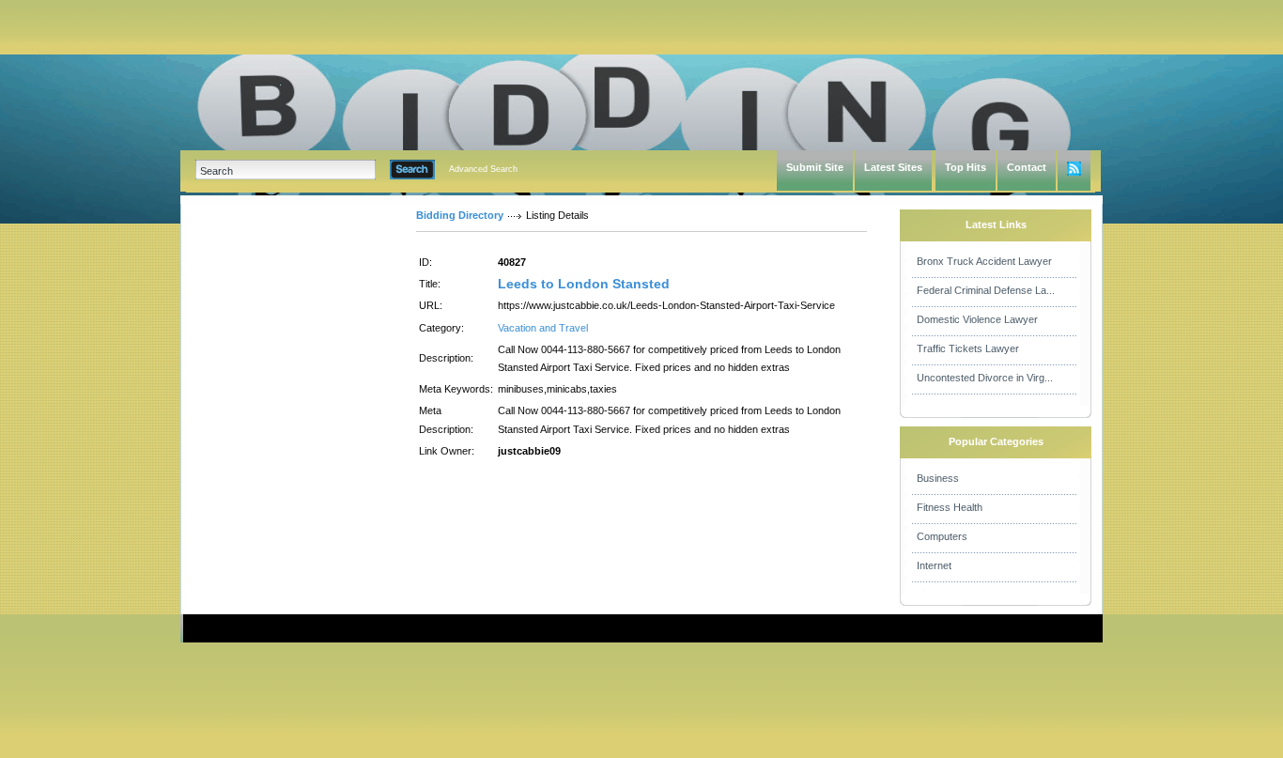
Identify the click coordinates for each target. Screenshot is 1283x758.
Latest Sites (893, 167)
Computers (942, 536)
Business (938, 478)
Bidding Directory (459, 215)
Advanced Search (483, 169)
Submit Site (814, 167)
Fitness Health (949, 507)
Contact (1026, 167)
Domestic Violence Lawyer (977, 319)
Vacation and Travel (543, 327)
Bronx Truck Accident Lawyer (984, 261)
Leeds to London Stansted (584, 283)
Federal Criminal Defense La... (986, 290)
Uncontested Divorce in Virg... (985, 377)
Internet (934, 565)
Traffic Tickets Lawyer (968, 348)
